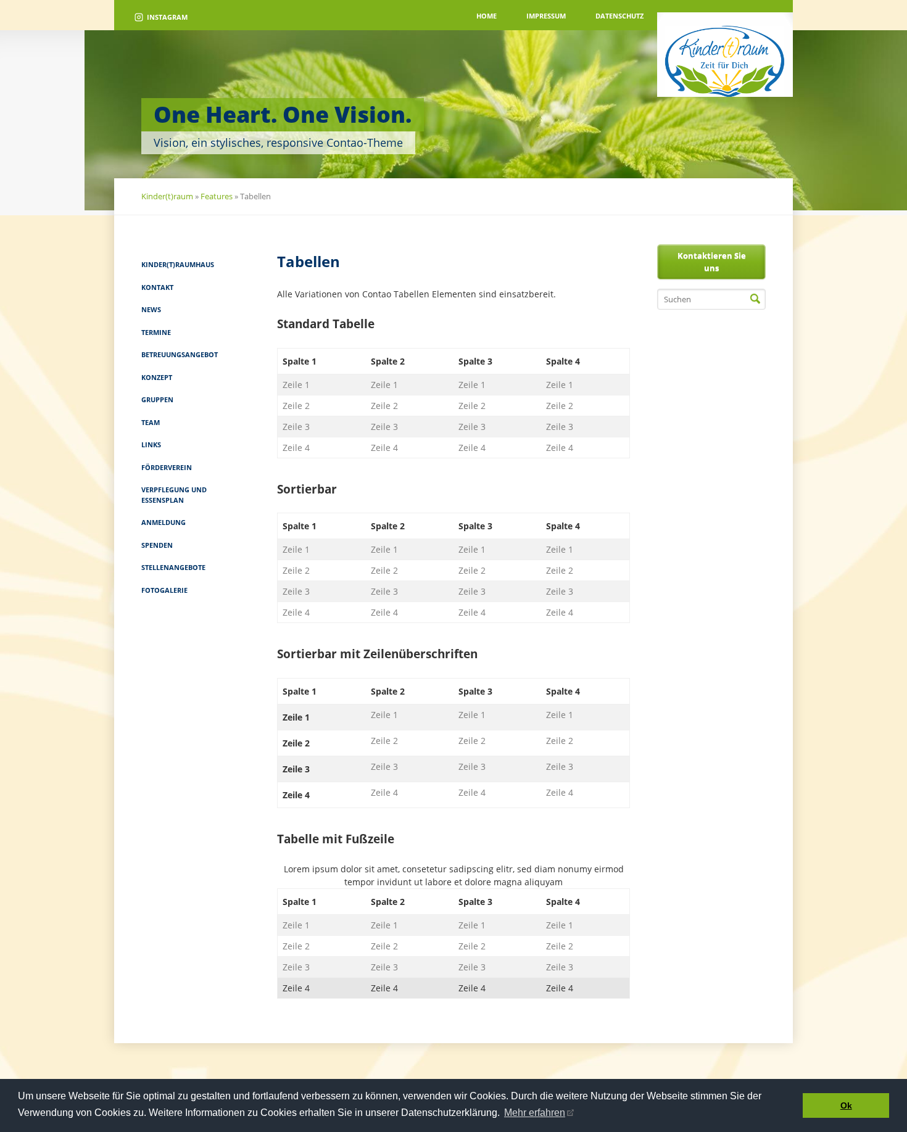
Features (217, 196)
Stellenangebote (173, 567)
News (151, 309)
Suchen (755, 299)
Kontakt (157, 287)
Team (150, 422)
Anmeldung (163, 522)
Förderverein (166, 467)
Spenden (157, 545)
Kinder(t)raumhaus (177, 264)
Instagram (167, 17)
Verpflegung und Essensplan (174, 495)
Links (151, 444)
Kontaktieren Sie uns (711, 261)
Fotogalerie (164, 590)
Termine (156, 332)
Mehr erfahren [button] (534, 1112)
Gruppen (157, 399)
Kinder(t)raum (167, 196)
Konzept (156, 377)
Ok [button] (846, 1105)
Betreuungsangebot (179, 354)
